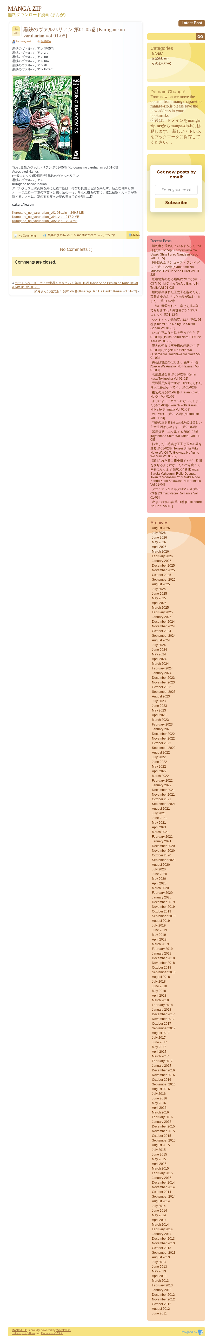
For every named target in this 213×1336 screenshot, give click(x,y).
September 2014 (164, 1196)
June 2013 (159, 1266)
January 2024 (161, 673)
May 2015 (159, 1159)
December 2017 (163, 1014)
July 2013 (159, 1262)
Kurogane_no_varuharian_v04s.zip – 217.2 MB (45, 217)
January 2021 (161, 841)
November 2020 (163, 850)
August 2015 (161, 1145)
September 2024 (164, 635)
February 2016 (162, 1117)
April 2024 (159, 659)
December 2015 (163, 1126)
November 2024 (163, 626)
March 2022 (160, 776)
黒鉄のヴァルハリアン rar (64, 235)
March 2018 (160, 1000)
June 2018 (159, 986)
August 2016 (161, 1089)
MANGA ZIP (19, 1330)
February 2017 (162, 1061)
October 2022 (161, 743)
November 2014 (163, 1187)
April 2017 (159, 1051)
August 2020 (161, 865)
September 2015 (164, 1140)
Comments (48, 1333)
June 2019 (159, 930)
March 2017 (160, 1056)
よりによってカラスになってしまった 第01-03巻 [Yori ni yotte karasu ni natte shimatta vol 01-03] (176, 405)
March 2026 (160, 551)
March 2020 (160, 888)
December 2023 (163, 678)
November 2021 (163, 794)
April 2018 (159, 995)
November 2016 (163, 1075)
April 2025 (159, 603)
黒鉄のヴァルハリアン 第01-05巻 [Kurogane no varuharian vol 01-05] (74, 32)
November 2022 (163, 738)
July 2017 (159, 1037)
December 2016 (163, 1070)
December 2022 (163, 734)
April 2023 (159, 715)
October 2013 (161, 1248)
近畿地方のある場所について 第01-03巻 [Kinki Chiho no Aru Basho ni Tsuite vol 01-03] (175, 283)
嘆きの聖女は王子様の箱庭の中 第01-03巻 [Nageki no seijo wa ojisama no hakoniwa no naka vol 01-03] (175, 352)
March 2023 (160, 720)
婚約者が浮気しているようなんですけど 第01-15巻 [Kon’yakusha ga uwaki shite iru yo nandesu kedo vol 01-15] (176, 252)
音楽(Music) (160, 58)
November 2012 (163, 1299)
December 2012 (163, 1295)
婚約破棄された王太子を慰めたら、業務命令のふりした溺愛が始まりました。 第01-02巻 (176, 296)
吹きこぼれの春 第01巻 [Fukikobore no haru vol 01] (176, 504)
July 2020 (159, 869)
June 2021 (159, 818)
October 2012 (161, 1304)
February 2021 (162, 836)
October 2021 (161, 799)
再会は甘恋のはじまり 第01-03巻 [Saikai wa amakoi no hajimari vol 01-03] (174, 366)
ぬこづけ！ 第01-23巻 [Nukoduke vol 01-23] (174, 416)
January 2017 (161, 1066)
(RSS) (24, 1333)
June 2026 (159, 537)
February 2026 (162, 556)
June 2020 (159, 874)
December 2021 (163, 790)
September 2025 (164, 579)
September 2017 (164, 1028)
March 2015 (160, 1168)
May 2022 (159, 766)
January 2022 (161, 785)
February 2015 (162, 1173)
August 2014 (161, 1201)
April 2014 (159, 1220)
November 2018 (163, 963)
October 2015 (161, 1136)
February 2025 (162, 612)
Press (67, 1330)
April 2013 (159, 1276)
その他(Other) (161, 63)
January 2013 (161, 1290)
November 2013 (163, 1243)
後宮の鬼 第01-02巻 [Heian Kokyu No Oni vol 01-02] (174, 394)
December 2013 (163, 1238)
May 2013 (159, 1271)
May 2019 (159, 935)
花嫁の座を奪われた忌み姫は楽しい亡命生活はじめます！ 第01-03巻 (176, 425)
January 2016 (161, 1122)
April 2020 (159, 883)
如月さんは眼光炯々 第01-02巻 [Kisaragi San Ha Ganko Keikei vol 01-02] (85, 291)
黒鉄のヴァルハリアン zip (98, 235)
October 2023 (161, 687)
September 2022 (164, 748)
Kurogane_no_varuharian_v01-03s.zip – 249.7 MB (48, 212)
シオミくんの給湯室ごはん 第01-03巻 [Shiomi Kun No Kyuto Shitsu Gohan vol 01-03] (176, 324)
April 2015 (159, 1164)
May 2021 (159, 822)
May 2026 (159, 542)
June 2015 (159, 1154)
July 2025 (159, 589)
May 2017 (159, 1047)
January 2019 (161, 953)
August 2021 (161, 808)
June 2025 (159, 593)
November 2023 (163, 682)
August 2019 (161, 921)
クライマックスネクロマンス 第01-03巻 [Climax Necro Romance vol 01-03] (175, 493)
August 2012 (161, 1309)
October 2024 (161, 631)
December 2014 (163, 1182)
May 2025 (159, 598)
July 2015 (159, 1150)
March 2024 (160, 664)
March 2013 (160, 1281)
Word (59, 1330)
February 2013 (162, 1285)
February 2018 (162, 1005)
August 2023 (161, 696)
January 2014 (161, 1234)
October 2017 (161, 1023)
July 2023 (159, 701)
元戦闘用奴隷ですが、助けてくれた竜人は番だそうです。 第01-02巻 (176, 385)
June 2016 (159, 1098)
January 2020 (161, 897)
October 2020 (161, 855)
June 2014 (159, 1210)
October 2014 (161, 1192)
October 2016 (161, 1080)
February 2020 (162, 893)
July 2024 (159, 645)
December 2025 (163, 565)
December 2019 (163, 902)
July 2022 (159, 757)
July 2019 (159, 925)
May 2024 (159, 654)
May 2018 (159, 991)
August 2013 (161, 1257)
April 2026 (159, 547)
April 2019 (159, 939)
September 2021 (164, 804)
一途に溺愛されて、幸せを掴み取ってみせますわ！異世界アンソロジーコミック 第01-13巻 (176, 310)
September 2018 (164, 972)
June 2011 (159, 1313)
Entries (16, 1333)
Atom (31, 1333)
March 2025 (160, 607)
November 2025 (163, 570)
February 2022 (162, 780)
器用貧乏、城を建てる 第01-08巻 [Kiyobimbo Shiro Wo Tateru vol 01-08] (175, 435)
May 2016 (159, 1103)
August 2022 (161, 752)
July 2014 (159, 1206)
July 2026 (159, 533)
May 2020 (159, 879)
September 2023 (164, 692)
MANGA (46, 41)
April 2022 (159, 771)
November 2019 (163, 907)
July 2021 (159, 813)
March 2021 (160, 832)
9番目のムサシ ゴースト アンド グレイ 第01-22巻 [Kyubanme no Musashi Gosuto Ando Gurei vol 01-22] (175, 269)
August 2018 (161, 977)
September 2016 (164, 1084)
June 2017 (159, 1042)
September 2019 (164, 916)
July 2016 (159, 1094)
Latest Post (192, 23)
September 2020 (164, 860)
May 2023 (159, 710)
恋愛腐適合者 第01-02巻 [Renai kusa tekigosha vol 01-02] (173, 376)
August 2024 (161, 640)
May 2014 (159, 1215)
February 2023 (162, 724)
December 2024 (163, 621)
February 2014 (162, 1229)
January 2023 (161, 729)
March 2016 (160, 1112)
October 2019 (161, 911)
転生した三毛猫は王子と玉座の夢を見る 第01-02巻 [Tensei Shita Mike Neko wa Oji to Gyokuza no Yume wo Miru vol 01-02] (176, 450)
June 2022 (159, 762)
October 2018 (161, 967)
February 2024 (162, 668)
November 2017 (163, 1019)
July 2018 (159, 981)
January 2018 (161, 1009)
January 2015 (161, 1178)
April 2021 (159, 827)
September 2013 (164, 1252)
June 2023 (159, 706)
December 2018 (163, 958)
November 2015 (163, 1131)
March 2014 (160, 1224)
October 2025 (161, 575)
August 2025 (161, 584)
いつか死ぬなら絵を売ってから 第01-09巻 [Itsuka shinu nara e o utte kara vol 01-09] (175, 337)
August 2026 (161, 528)
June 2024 (159, 650)
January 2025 (161, 617)
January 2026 (161, 561)
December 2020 (163, 846)
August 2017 (161, 1033)
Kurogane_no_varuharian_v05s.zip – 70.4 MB (44, 221)
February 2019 (162, 949)
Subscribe (176, 202)
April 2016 (159, 1108)
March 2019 (160, 944)
